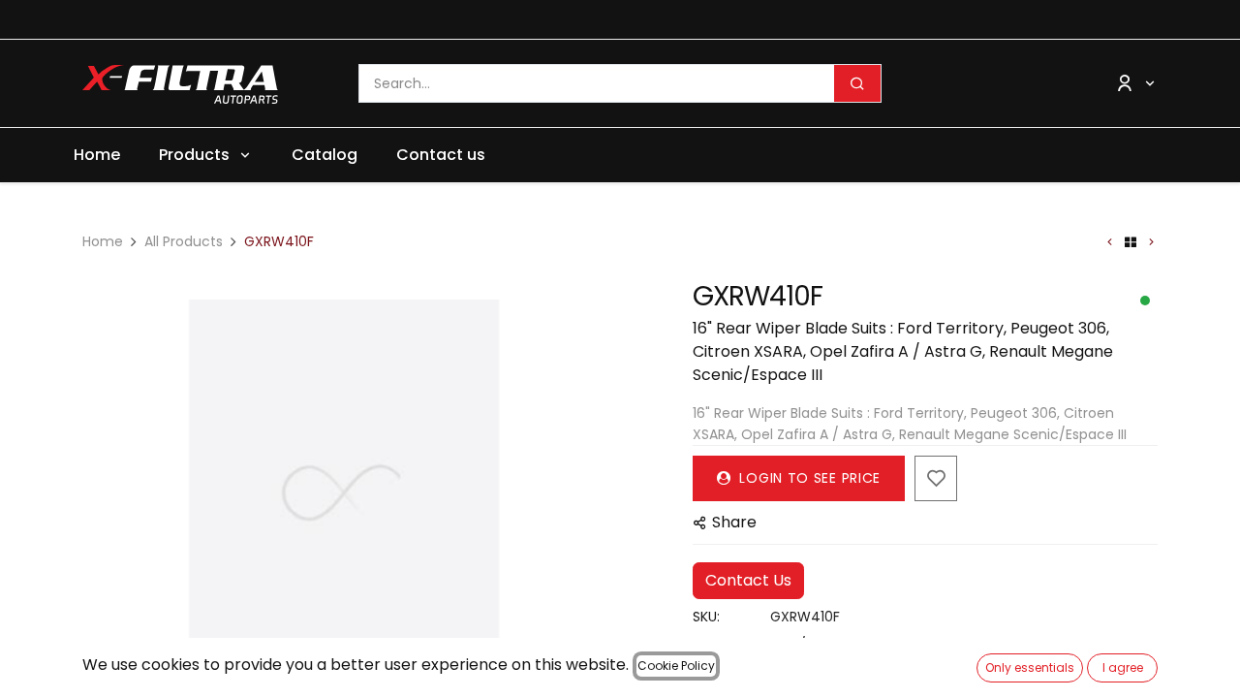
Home (102, 241)
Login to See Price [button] (808, 478)
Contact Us (748, 580)
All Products (183, 241)
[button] (108, 493)
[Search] (857, 83)
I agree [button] (1122, 667)
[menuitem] (97, 155)
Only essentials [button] (1029, 667)
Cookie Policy (676, 665)
